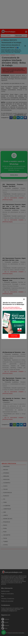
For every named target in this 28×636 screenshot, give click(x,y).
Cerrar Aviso (14, 336)
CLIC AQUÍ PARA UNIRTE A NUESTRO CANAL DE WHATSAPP (12, 308)
